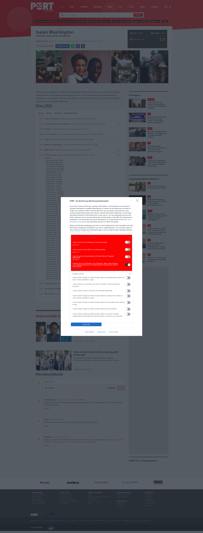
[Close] (138, 201)
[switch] (127, 242)
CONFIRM (86, 324)
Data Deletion (89, 332)
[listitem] (101, 237)
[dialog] (101, 266)
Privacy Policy (113, 332)
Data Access (101, 332)
